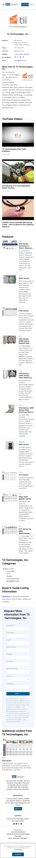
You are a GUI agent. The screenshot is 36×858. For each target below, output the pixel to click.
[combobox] (18, 679)
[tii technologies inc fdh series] (18, 747)
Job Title (9, 661)
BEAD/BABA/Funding (13, 581)
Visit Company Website (22, 54)
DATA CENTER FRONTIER (18, 832)
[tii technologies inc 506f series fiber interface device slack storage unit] (9, 245)
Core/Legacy (11, 571)
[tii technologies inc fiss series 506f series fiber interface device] (9, 374)
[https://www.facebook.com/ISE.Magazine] (14, 824)
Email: (4, 60)
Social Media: (6, 57)
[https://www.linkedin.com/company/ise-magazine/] (16, 824)
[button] (3, 4)
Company (9, 654)
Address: (5, 40)
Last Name (10, 632)
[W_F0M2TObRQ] (18, 208)
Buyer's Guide (9, 569)
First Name (10, 625)
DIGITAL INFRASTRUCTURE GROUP (18, 838)
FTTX (20, 241)
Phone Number (11, 647)
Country (9, 676)
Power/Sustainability (13, 578)
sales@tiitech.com (20, 60)
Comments (9, 684)
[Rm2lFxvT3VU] (18, 171)
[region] (18, 850)
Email (8, 640)
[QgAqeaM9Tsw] (18, 135)
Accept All (18, 854)
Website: (5, 54)
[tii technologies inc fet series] (9, 530)
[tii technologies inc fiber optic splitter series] (9, 497)
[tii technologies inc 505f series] (9, 279)
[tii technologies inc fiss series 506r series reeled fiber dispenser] (9, 340)
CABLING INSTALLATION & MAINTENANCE (18, 834)
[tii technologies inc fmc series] (9, 445)
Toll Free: (5, 51)
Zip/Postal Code (11, 668)
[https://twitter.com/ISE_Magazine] (19, 824)
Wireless (21, 442)
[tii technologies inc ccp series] (9, 476)
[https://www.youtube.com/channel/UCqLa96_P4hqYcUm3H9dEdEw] (21, 824)
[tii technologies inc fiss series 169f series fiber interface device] (9, 409)
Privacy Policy (18, 849)
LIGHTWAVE (18, 836)
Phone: (4, 48)
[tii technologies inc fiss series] (9, 311)
